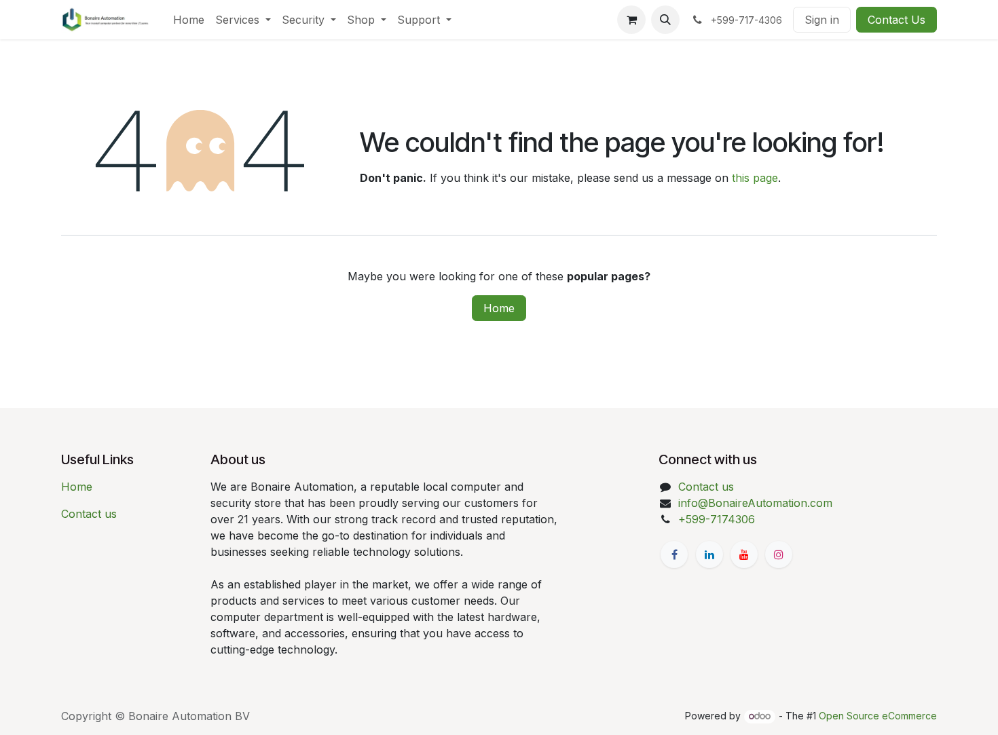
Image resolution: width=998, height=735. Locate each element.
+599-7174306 (716, 519)
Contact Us (896, 19)
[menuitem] (189, 19)
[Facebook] (674, 554)
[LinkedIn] (709, 554)
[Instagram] (778, 554)
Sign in (822, 19)
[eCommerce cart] (631, 19)
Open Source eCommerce (878, 715)
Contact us (89, 514)
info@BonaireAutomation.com (755, 503)
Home (499, 308)
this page (755, 178)
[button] (665, 19)
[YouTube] (744, 554)
